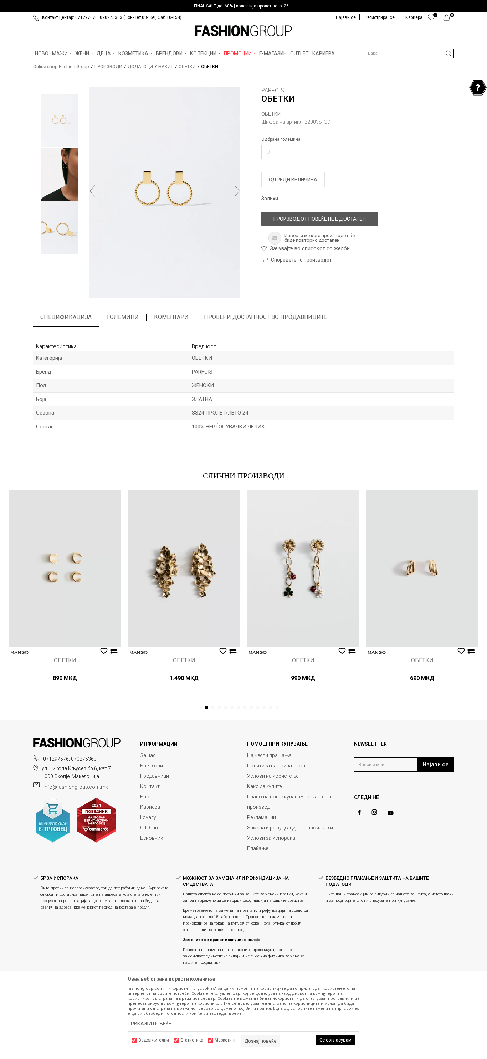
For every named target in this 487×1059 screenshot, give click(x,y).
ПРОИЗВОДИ (108, 66)
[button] (409, 53)
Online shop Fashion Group (61, 66)
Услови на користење (272, 776)
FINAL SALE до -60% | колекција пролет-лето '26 (241, 6)
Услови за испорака (271, 838)
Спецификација (66, 317)
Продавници (154, 776)
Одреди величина (293, 180)
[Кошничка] (448, 19)
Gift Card (150, 828)
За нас (148, 755)
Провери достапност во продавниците (265, 317)
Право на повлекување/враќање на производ (289, 802)
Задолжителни (153, 1040)
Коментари (171, 317)
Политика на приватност (276, 765)
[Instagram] (374, 812)
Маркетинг (225, 1040)
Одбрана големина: (281, 139)
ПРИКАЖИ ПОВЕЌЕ (149, 1024)
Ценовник (151, 838)
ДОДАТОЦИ (140, 66)
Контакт (150, 786)
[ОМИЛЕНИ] (431, 19)
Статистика (191, 1040)
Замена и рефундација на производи (290, 828)
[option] (243, 6)
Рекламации (261, 817)
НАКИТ (165, 66)
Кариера (150, 807)
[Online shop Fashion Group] (243, 31)
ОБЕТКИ (187, 66)
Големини (123, 317)
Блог (146, 797)
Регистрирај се (380, 17)
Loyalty (148, 817)
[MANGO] (20, 652)
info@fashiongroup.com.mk (75, 787)
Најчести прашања (269, 755)
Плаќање (257, 848)
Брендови (151, 765)
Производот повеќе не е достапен (319, 219)
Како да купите (264, 786)
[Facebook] (359, 812)
